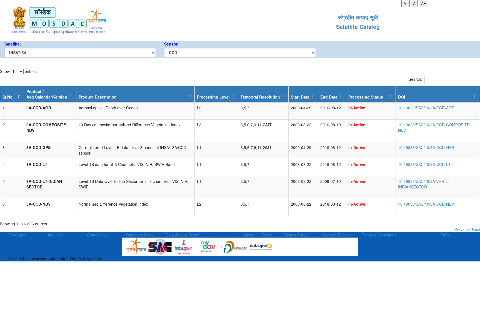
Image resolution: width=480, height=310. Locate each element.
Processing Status (365, 97)
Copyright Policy (140, 235)
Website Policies (337, 235)
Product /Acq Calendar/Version (46, 94)
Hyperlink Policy (258, 235)
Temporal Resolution (260, 97)
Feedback (17, 235)
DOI (401, 97)
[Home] (58, 21)
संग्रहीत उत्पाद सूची (358, 17)
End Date (329, 97)
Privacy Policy (295, 235)
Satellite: (12, 44)
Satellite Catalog (358, 27)
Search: (415, 79)
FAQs (445, 235)
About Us (56, 235)
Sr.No (7, 97)
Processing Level (213, 97)
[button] (29, 113)
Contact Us (96, 235)
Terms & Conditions (379, 235)
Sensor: (171, 44)
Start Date (300, 97)
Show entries (18, 71)
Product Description (98, 97)
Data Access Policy (182, 235)
